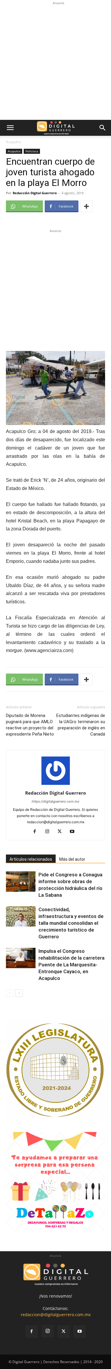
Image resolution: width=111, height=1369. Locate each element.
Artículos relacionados (30, 859)
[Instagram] (49, 831)
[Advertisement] (55, 61)
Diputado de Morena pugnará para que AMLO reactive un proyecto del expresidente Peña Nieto (30, 725)
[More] (86, 206)
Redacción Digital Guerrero (35, 193)
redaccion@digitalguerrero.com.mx (56, 1314)
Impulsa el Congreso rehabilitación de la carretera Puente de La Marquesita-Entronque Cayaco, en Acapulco (71, 964)
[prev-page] (9, 993)
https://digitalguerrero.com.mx (55, 801)
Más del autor (72, 859)
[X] (62, 831)
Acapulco (13, 141)
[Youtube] (74, 831)
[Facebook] (37, 831)
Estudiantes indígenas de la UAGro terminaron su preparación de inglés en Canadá (80, 725)
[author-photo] (55, 784)
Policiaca (31, 151)
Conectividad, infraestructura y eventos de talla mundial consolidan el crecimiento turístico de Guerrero (71, 923)
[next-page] (19, 993)
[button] (10, 128)
